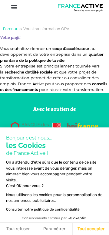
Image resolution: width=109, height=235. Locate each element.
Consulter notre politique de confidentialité (43, 209)
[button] (14, 7)
